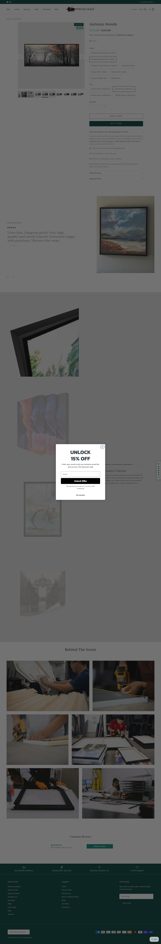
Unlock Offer (80, 481)
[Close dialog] (102, 447)
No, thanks (80, 495)
